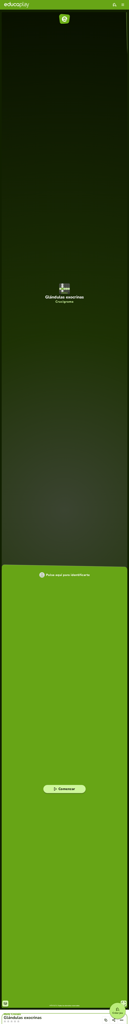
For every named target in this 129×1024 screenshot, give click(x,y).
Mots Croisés (12, 1014)
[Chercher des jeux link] (114, 4)
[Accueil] (16, 5)
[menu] (122, 4)
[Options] (121, 1020)
